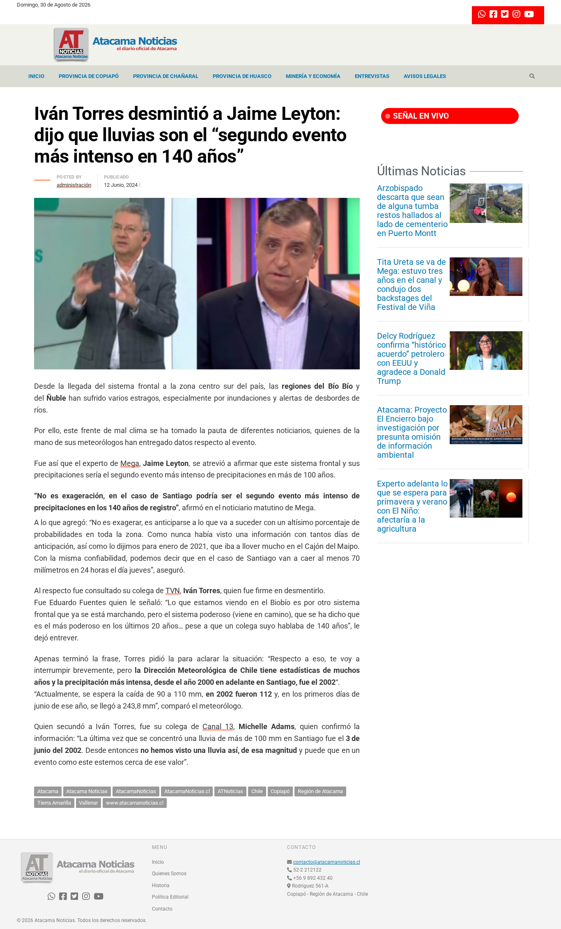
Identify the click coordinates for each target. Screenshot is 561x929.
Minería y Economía (313, 76)
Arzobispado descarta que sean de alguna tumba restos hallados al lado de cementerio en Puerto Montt (412, 211)
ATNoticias (230, 791)
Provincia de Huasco (242, 76)
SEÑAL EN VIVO (420, 116)
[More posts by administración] (42, 178)
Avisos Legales (425, 76)
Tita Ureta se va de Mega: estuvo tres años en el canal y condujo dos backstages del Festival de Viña (411, 284)
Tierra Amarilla (54, 803)
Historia (161, 885)
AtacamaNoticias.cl (187, 791)
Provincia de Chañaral (165, 76)
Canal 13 (217, 726)
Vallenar (88, 803)
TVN (173, 590)
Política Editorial (170, 897)
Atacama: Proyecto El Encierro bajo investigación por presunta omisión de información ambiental (412, 432)
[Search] (532, 76)
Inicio (36, 76)
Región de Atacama (320, 791)
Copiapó (280, 791)
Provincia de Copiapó (89, 76)
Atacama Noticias (87, 791)
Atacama (47, 791)
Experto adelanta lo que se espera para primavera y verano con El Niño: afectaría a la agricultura (412, 506)
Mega (129, 463)
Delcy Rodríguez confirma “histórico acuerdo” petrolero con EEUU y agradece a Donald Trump (411, 358)
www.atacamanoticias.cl (134, 803)
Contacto (162, 909)
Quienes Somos (169, 873)
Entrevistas (372, 76)
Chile (257, 791)
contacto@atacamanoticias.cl (326, 862)
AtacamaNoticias (136, 791)
